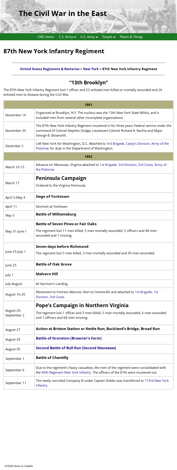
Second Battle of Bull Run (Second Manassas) (76, 347)
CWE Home (45, 37)
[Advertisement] (88, 434)
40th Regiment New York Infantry (66, 372)
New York (91, 69)
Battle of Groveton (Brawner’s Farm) (69, 338)
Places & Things (131, 37)
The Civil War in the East (63, 13)
